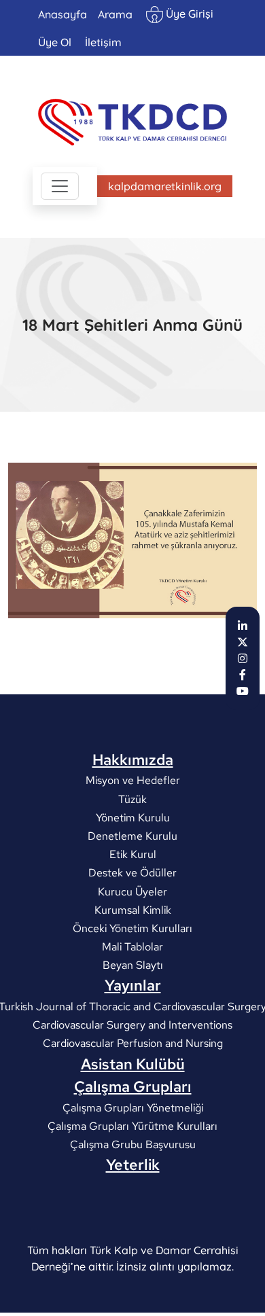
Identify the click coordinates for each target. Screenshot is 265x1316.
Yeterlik (133, 1164)
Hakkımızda (132, 759)
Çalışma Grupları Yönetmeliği (133, 1107)
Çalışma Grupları (133, 1086)
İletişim (103, 42)
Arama (115, 14)
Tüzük (132, 799)
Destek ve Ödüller (132, 873)
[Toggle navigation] (60, 186)
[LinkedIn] (242, 626)
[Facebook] (242, 674)
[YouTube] (242, 691)
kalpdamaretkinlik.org (165, 186)
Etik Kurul (132, 854)
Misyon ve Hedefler (133, 780)
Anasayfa (62, 14)
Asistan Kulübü (133, 1064)
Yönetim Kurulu (133, 817)
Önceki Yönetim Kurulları (132, 928)
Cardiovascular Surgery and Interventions (132, 1025)
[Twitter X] (242, 642)
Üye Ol (54, 42)
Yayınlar (133, 985)
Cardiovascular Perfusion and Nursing (133, 1043)
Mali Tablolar (132, 947)
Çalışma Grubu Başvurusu (133, 1144)
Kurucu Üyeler (132, 891)
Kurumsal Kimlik (132, 909)
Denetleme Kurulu (132, 836)
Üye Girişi (188, 13)
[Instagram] (242, 658)
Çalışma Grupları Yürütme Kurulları (132, 1126)
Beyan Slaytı (133, 965)
